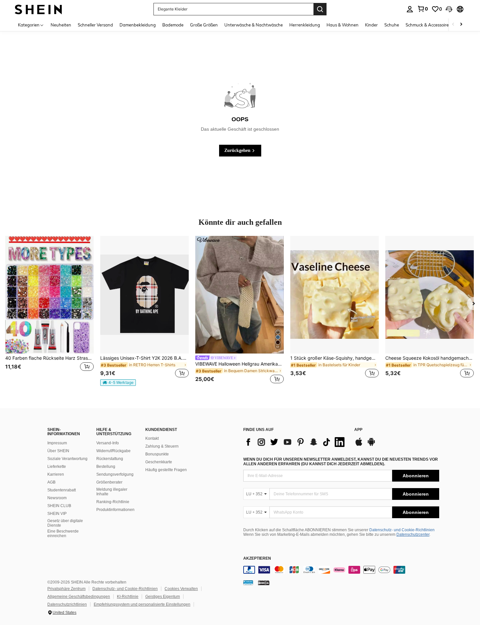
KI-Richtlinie (127, 596)
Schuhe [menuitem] (391, 24)
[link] (422, 9)
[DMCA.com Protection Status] (263, 582)
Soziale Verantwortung (67, 458)
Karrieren (55, 474)
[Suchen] (320, 9)
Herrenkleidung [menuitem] (304, 24)
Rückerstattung (109, 458)
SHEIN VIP (57, 513)
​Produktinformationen (115, 509)
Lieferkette (56, 466)
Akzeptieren (257, 558)
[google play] (371, 445)
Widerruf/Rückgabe (113, 451)
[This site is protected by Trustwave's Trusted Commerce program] (248, 582)
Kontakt (152, 438)
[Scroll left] (453, 24)
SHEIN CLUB (59, 505)
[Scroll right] (461, 24)
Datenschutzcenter (412, 534)
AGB (51, 482)
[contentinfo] (341, 570)
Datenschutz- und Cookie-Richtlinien (402, 530)
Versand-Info (107, 443)
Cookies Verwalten (181, 588)
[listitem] (49, 311)
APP (358, 430)
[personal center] (410, 9)
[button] (449, 9)
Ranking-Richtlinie (112, 502)
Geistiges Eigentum (162, 596)
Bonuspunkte (157, 454)
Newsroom (57, 498)
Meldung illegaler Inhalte (111, 491)
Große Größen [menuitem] (204, 24)
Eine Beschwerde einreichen (63, 533)
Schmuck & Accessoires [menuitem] (428, 24)
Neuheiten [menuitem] (61, 24)
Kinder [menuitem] (371, 24)
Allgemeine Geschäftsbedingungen (78, 596)
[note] (118, 382)
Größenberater (109, 482)
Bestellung (105, 466)
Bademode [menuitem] (173, 24)
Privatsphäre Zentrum (66, 588)
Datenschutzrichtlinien (67, 604)
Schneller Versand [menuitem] (95, 24)
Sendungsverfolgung (115, 474)
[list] (295, 442)
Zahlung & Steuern (162, 446)
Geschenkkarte (158, 462)
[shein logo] (38, 9)
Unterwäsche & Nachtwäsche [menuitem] (253, 24)
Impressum (57, 443)
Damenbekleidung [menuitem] (138, 24)
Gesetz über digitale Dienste (65, 523)
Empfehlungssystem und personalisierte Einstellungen (142, 604)
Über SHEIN (58, 451)
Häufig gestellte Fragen (166, 470)
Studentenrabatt (61, 490)
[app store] (358, 445)
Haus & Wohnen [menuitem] (343, 24)
